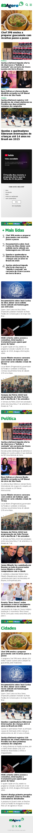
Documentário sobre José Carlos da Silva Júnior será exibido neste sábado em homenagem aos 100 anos (18, 247)
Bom (7, 190)
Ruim (7, 194)
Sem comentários (11, 198)
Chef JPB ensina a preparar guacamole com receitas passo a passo (18, 237)
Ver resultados (16, 206)
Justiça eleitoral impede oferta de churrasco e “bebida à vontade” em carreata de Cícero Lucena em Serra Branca (18, 269)
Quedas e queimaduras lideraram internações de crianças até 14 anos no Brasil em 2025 (17, 258)
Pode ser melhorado (12, 196)
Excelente (9, 192)
